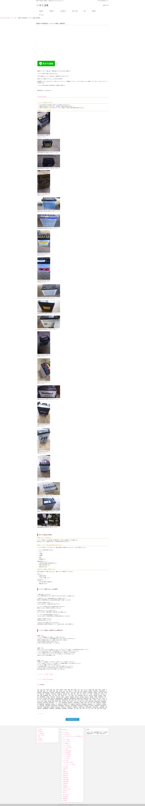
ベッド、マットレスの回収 (69, 764)
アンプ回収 (65, 732)
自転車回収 (65, 796)
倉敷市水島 (65, 775)
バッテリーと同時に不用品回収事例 (45, 679)
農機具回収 (65, 798)
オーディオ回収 (66, 741)
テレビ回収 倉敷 (66, 752)
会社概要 (40, 738)
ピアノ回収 (65, 760)
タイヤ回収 (65, 749)
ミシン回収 (65, 766)
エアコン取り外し (67, 734)
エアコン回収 (66, 739)
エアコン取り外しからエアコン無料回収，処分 (73, 737)
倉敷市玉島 (65, 777)
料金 (39, 737)
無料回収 (65, 790)
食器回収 (65, 800)
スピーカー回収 (66, 745)
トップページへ (40, 713)
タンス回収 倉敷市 (67, 751)
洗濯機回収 (65, 787)
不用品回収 (65, 768)
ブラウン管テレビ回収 (68, 762)
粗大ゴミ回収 (41, 735)
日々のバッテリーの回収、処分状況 (45, 674)
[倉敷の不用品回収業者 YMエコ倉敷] (42, 6)
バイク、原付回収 (67, 754)
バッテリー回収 (66, 756)
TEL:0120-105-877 (42, 96)
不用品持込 (40, 731)
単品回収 (40, 729)
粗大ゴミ (65, 792)
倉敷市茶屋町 (66, 781)
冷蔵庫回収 (65, 783)
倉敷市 (38, 684)
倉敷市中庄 (65, 771)
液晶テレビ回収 (66, 788)
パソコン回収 (66, 758)
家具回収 (65, 785)
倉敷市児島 (65, 773)
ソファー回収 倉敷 (67, 747)
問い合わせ (107, 5)
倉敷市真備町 (66, 779)
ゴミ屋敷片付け (41, 733)
